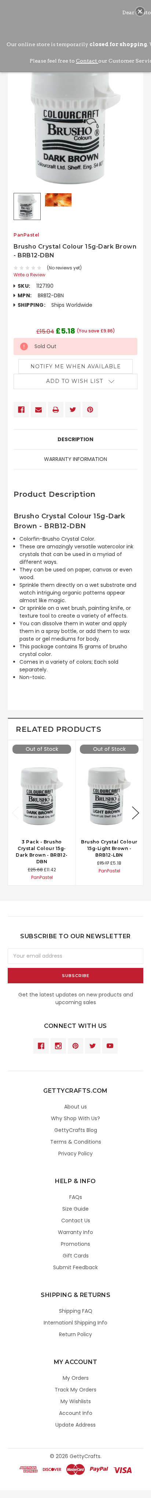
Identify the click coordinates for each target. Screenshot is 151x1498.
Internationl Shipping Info (75, 1322)
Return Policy (75, 1334)
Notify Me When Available (75, 366)
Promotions (75, 1244)
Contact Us (75, 1220)
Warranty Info (75, 1232)
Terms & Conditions (75, 1141)
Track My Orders (75, 1389)
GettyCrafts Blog (75, 1130)
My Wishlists (75, 1401)
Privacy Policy (75, 1153)
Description (75, 439)
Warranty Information (75, 459)
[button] (140, 11)
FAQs (75, 1197)
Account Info (75, 1413)
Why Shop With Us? (75, 1118)
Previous (15, 813)
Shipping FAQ (75, 1311)
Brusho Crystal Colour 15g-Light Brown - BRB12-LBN (109, 848)
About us (75, 1106)
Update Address (75, 1424)
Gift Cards (76, 1255)
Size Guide (75, 1208)
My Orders (76, 1378)
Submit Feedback (75, 1267)
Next (135, 813)
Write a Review (29, 275)
